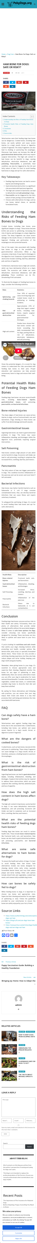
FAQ (5, 131)
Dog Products (30, 1031)
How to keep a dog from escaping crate (27, 1036)
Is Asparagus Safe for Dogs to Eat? (27, 1062)
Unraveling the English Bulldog (25, 1049)
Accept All (18, 1227)
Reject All (18, 1238)
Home (4, 54)
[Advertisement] (18, 27)
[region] (18, 1225)
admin (18, 1005)
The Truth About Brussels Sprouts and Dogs (25, 1076)
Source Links (8, 133)
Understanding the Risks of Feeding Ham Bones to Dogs (18, 121)
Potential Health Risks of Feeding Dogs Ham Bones (18, 125)
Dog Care (10, 54)
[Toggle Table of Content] (31, 116)
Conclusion (7, 128)
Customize (18, 1233)
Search (5, 1143)
